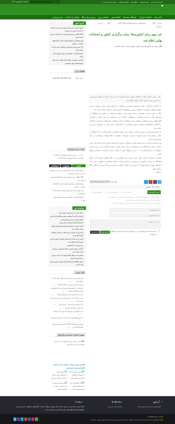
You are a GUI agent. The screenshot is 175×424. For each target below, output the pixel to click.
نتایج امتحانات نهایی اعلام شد (74, 63)
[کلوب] (36, 419)
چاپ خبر (100, 23)
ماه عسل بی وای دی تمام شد (74, 308)
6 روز (69, 327)
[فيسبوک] (155, 182)
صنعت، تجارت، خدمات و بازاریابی (71, 335)
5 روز (61, 308)
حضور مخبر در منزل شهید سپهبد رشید (71, 213)
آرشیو (156, 401)
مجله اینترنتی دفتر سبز (115, 406)
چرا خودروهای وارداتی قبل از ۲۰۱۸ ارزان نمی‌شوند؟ (67, 318)
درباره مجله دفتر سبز (110, 2)
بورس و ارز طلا (89, 17)
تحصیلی (158, 26)
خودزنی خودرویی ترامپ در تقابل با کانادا (70, 285)
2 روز (53, 294)
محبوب (66, 166)
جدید (79, 166)
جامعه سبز (116, 17)
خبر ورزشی (57, 17)
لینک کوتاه (114, 182)
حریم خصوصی (144, 2)
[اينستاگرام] (29, 419)
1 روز (54, 284)
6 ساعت (70, 281)
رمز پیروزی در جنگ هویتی (75, 245)
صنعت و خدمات (72, 17)
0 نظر (109, 23)
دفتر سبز (158, 17)
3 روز (72, 301)
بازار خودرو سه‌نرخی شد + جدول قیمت (71, 304)
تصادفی (54, 166)
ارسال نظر (105, 232)
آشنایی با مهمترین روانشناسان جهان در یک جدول (67, 60)
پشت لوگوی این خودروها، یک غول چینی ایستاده (68, 311)
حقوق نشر (134, 2)
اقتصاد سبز (79, 71)
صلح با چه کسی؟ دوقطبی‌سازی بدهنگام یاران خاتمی (66, 216)
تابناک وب (150, 416)
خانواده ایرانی (145, 17)
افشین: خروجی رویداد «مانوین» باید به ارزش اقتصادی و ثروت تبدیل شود (69, 366)
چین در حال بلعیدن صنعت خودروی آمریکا (70, 294)
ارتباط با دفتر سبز (156, 2)
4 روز (54, 304)
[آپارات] (32, 419)
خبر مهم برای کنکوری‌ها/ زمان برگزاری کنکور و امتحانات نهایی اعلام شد (125, 37)
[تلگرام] (159, 182)
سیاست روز (103, 17)
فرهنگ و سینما (129, 17)
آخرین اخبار (79, 23)
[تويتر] (146, 182)
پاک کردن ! (94, 232)
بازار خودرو (80, 273)
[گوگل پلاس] (150, 182)
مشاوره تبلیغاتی (124, 2)
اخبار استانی (156, 21)
